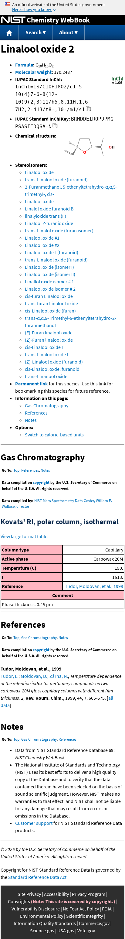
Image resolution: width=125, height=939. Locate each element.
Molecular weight (33, 72)
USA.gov (65, 930)
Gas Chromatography (46, 405)
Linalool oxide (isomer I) (49, 267)
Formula (24, 65)
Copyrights (19, 901)
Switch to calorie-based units (54, 435)
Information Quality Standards (45, 923)
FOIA (107, 909)
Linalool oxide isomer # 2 (50, 289)
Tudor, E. (10, 676)
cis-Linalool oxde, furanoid (52, 369)
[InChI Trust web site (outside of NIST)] (117, 83)
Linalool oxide (39, 172)
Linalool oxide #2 (42, 245)
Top (16, 470)
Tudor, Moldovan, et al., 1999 (94, 586)
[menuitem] (9, 32)
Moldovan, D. (34, 676)
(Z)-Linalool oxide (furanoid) (54, 362)
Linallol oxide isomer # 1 (49, 281)
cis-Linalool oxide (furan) (50, 311)
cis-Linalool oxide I (44, 347)
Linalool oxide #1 (42, 238)
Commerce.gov (94, 923)
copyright (41, 482)
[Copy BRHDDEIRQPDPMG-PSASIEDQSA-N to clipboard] (55, 127)
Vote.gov (86, 930)
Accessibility (56, 894)
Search (33, 32)
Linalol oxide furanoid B (49, 209)
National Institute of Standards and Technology (13, 20)
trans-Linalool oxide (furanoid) (56, 179)
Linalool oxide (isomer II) (50, 274)
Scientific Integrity (84, 916)
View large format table (24, 536)
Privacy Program (88, 894)
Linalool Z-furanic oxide (49, 223)
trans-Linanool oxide (46, 376)
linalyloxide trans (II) (45, 216)
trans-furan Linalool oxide (51, 303)
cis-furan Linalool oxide (49, 296)
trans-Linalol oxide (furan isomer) (59, 230)
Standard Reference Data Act (37, 877)
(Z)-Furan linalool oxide (49, 340)
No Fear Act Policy (81, 909)
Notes (31, 420)
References (36, 413)
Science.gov (42, 930)
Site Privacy (29, 894)
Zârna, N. (58, 676)
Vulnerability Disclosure (36, 909)
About (66, 32)
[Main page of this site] (9, 32)
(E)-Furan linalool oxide (49, 333)
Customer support (33, 823)
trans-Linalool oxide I (46, 354)
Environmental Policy (41, 916)
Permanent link (31, 384)
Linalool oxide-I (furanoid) (51, 252)
